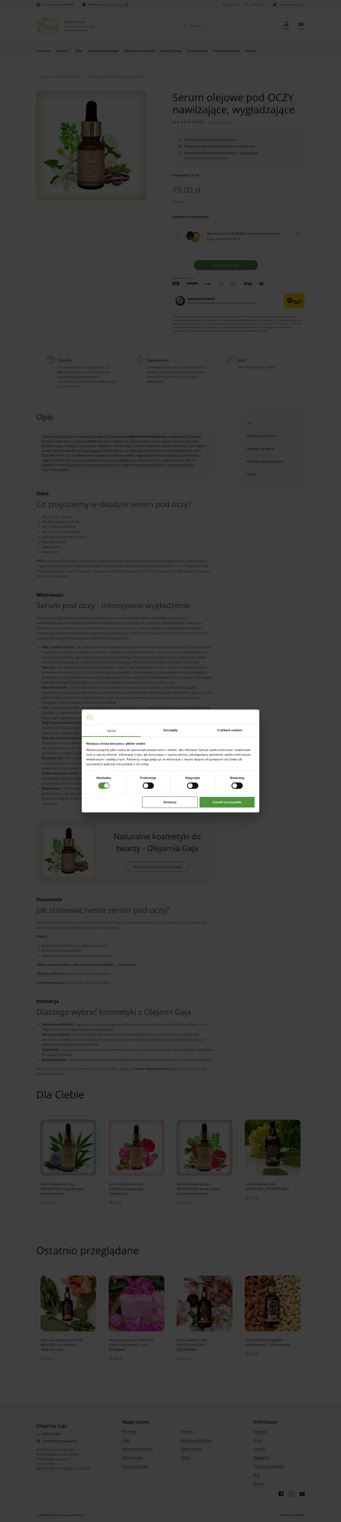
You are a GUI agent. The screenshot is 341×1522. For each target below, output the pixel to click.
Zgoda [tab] (111, 730)
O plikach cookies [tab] (229, 730)
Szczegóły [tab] (170, 730)
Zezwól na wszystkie (227, 802)
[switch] (148, 785)
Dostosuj (170, 802)
